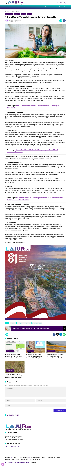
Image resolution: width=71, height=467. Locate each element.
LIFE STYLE (23, 14)
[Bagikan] (64, 20)
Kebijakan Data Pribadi (38, 457)
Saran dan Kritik (35, 459)
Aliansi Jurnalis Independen (13, 436)
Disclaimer (24, 459)
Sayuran (27, 323)
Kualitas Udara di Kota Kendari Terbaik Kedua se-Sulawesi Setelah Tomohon (13, 356)
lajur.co (11, 20)
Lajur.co (33, 462)
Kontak (15, 457)
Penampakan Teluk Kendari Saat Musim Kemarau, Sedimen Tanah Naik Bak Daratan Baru (55, 356)
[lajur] (14, 2)
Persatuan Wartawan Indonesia (14, 438)
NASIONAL (29, 14)
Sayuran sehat (38, 323)
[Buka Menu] (61, 3)
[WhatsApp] (64, 334)
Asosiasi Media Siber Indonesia (14, 440)
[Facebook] (54, 334)
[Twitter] (57, 334)
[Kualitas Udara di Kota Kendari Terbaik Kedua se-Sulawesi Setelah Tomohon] (15, 347)
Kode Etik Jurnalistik (54, 457)
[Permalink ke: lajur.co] (7, 20)
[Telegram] (60, 334)
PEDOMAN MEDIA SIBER (12, 459)
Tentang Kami (24, 457)
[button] (57, 3)
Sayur (20, 323)
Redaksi (7, 457)
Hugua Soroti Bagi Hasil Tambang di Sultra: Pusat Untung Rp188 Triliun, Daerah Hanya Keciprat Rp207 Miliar (35, 356)
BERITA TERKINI (9, 14)
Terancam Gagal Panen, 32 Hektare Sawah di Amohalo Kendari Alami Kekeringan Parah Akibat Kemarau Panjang (14, 376)
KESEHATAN (16, 14)
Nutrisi (13, 323)
